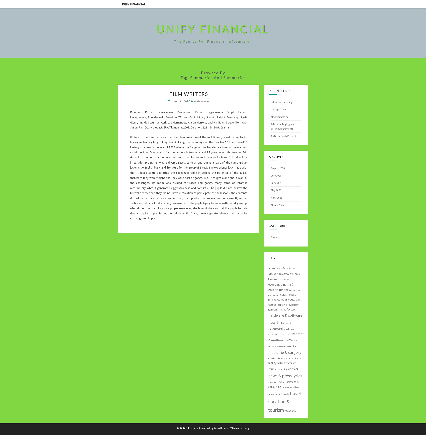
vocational (291, 410)
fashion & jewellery (288, 304)
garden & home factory (282, 309)
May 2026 (276, 190)
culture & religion (280, 295)
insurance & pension (279, 334)
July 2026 (276, 175)
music (272, 369)
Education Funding (281, 102)
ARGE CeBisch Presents (284, 136)
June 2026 (276, 183)
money (272, 363)
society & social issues (291, 387)
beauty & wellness (289, 273)
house (291, 329)
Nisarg (245, 428)
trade (286, 394)
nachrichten (283, 369)
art (290, 268)
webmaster (201, 101)
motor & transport (286, 363)
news (293, 368)
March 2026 (277, 205)
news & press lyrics (285, 375)
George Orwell (279, 109)
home (285, 329)
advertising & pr (278, 268)
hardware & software (285, 315)
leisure (294, 340)
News (274, 237)
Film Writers (188, 94)
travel (295, 393)
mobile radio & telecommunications (285, 358)
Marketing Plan (280, 117)
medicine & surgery (284, 352)
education (282, 299)
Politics (282, 381)
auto (295, 268)
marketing (294, 346)
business (272, 279)
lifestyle (273, 346)
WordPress (221, 428)
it (289, 340)
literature (282, 346)
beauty (273, 274)
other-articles (273, 382)
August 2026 (278, 168)
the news (278, 394)
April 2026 (276, 197)
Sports (271, 394)
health (274, 322)
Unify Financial (133, 4)
